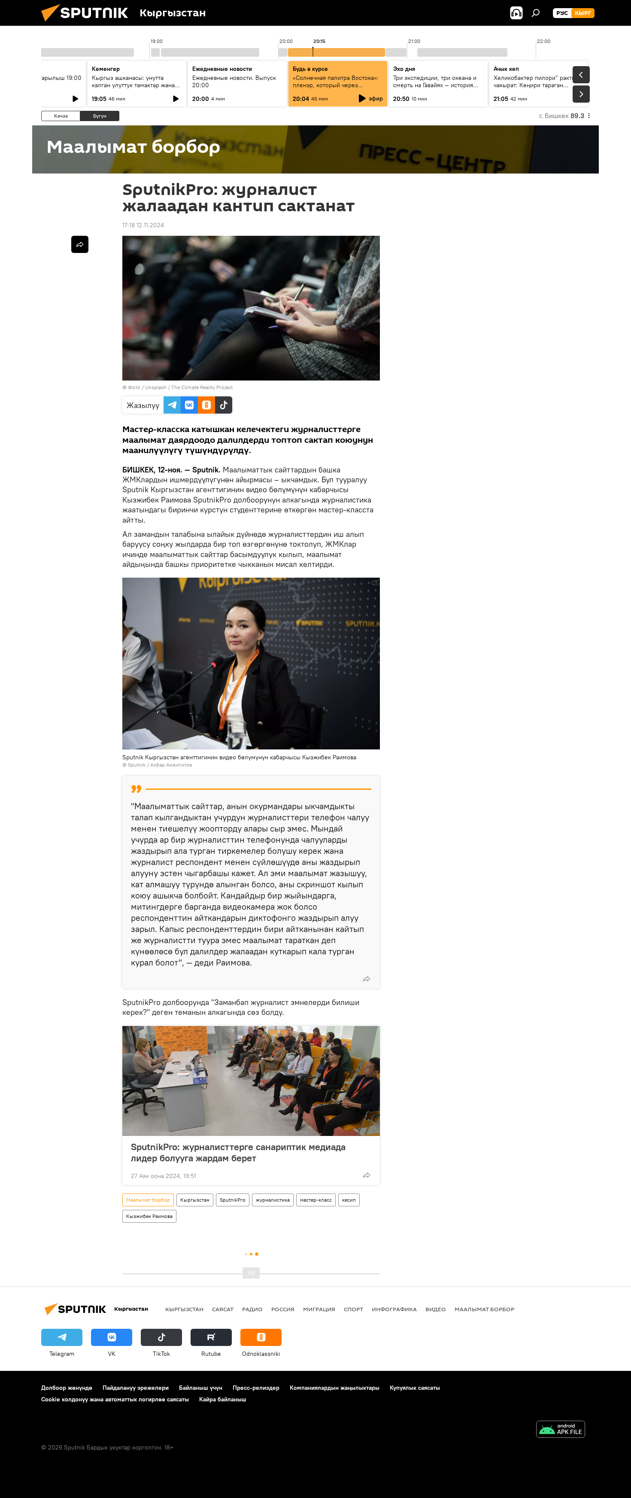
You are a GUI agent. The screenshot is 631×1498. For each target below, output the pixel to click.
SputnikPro (233, 1200)
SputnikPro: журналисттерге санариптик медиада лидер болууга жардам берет (238, 1152)
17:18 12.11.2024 (143, 225)
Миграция (319, 1309)
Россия (282, 1309)
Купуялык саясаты (415, 1387)
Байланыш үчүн (200, 1387)
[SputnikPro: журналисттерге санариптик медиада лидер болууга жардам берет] (251, 1081)
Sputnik (137, 764)
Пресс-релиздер (256, 1387)
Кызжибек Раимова (149, 1216)
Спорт (353, 1309)
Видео (435, 1309)
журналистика (273, 1200)
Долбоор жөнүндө (66, 1387)
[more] (366, 978)
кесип (349, 1200)
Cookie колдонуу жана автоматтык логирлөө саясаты (115, 1399)
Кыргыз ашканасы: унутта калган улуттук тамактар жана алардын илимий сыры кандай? (136, 85)
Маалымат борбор (148, 1200)
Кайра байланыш (222, 1399)
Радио (252, 1309)
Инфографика (394, 1309)
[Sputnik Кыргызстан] (88, 23)
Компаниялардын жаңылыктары (334, 1387)
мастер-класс (316, 1200)
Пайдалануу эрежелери (136, 1387)
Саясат (223, 1309)
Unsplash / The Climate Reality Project (189, 387)
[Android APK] (560, 1430)
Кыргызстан (194, 1200)
